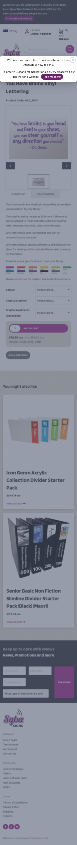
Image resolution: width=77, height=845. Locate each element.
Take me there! (52, 76)
